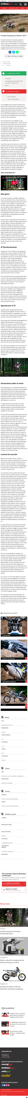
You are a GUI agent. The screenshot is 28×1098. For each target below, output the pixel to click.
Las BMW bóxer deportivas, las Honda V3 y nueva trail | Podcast (18, 1024)
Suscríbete (4, 8)
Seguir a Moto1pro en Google (15, 56)
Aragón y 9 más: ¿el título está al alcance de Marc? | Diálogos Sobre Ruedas (17, 1015)
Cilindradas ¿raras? (14, 8)
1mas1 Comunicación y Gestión (11, 1091)
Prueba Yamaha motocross (14, 1)
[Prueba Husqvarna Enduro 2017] (14, 376)
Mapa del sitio (22, 1091)
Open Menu (25, 4)
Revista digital (4, 1095)
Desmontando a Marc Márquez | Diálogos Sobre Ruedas (17, 1033)
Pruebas (22, 8)
